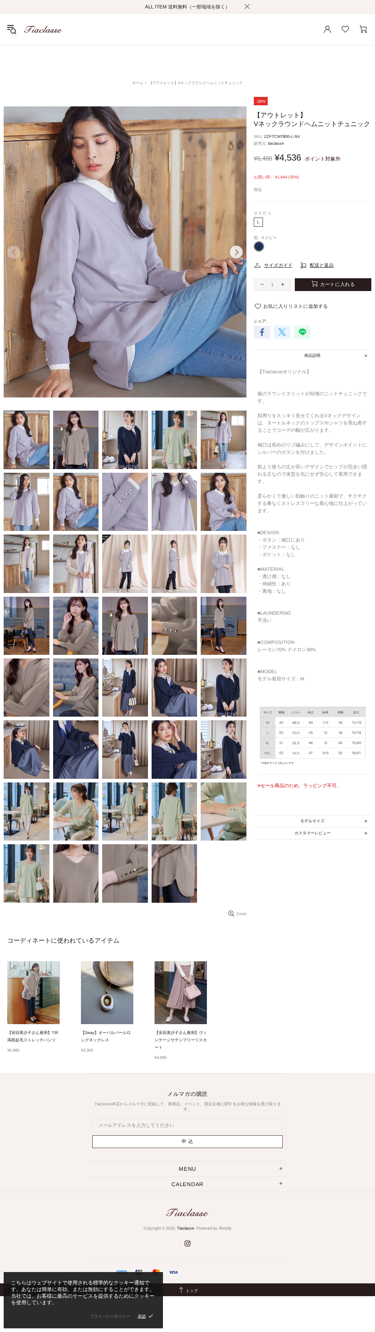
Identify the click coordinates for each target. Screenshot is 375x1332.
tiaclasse (276, 143)
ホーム (137, 83)
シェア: (260, 321)
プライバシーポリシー (110, 1316)
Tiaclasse (43, 29)
